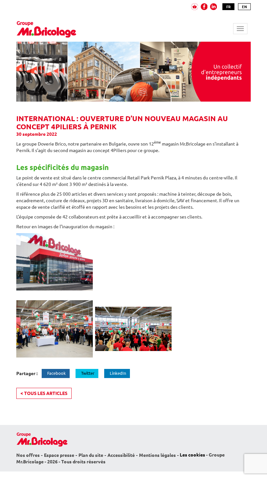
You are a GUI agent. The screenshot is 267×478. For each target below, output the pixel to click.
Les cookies (192, 454)
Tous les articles (44, 393)
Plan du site (90, 455)
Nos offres (28, 455)
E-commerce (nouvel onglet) (194, 6)
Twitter (87, 373)
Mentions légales (157, 455)
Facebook (56, 373)
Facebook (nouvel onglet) (204, 6)
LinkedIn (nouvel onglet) (213, 6)
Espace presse (59, 455)
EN (244, 7)
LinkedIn (118, 373)
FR (228, 7)
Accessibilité (121, 455)
